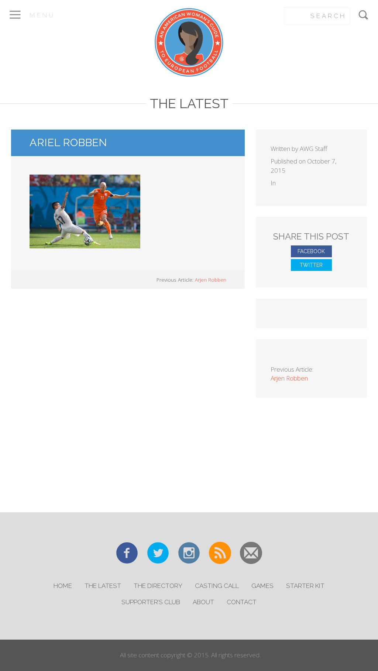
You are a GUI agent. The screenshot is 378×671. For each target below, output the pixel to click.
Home (63, 585)
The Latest (103, 585)
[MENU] (14, 20)
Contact (242, 602)
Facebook (311, 251)
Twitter (311, 265)
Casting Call (217, 585)
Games (262, 585)
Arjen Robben (210, 279)
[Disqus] (128, 399)
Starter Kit (305, 585)
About (203, 602)
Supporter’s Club (150, 602)
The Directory (158, 585)
